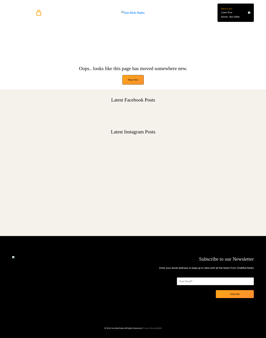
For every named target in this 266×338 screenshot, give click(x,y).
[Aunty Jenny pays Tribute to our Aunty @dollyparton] (40, 153)
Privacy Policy (149, 328)
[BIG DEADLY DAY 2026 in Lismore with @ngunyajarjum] (225, 181)
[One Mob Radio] (133, 13)
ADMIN (159, 328)
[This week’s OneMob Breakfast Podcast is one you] (102, 177)
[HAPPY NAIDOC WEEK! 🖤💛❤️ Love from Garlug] (163, 153)
